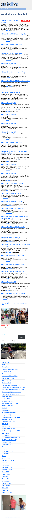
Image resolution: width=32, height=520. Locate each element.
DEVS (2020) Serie (7, 433)
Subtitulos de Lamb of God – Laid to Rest (13, 72)
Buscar (3, 334)
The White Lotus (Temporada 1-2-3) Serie (13, 389)
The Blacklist (5, 465)
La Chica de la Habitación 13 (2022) (11, 437)
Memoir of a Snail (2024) (8, 428)
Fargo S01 (5, 490)
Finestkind (5, 462)
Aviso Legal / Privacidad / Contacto (12, 517)
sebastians (8, 148)
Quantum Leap (6, 458)
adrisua (8, 261)
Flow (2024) (5, 367)
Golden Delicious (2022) (8, 421)
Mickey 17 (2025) (7, 373)
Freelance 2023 (6, 483)
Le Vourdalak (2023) (7, 444)
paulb (7, 68)
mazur (7, 120)
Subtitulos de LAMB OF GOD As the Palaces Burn (15, 81)
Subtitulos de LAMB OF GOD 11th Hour (12, 264)
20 (20, 29)
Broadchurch (5, 453)
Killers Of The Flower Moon (9, 449)
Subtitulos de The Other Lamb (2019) (11, 44)
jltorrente (8, 49)
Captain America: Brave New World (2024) (13, 387)
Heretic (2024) (6, 435)
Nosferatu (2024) (6, 383)
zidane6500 (5, 198)
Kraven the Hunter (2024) (9, 412)
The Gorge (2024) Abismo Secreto (11, 392)
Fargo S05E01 (6, 474)
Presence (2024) (6, 442)
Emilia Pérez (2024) (7, 396)
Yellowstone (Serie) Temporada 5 (11, 417)
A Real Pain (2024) (7, 380)
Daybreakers (5, 476)
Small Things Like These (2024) (10, 394)
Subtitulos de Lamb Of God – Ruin (11, 193)
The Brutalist (5, 362)
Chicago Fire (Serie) (7, 401)
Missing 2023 (5, 478)
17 (19, 39)
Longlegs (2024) (6, 414)
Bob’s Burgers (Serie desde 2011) (11, 430)
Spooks (4, 456)
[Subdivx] (9, 6)
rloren (7, 139)
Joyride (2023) (6, 426)
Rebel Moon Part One (8, 451)
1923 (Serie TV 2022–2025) (9, 440)
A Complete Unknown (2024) (10, 376)
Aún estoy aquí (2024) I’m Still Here (11, 385)
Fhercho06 (8, 60)
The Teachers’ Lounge (8, 460)
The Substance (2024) (8, 378)
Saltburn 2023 (6, 481)
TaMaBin (8, 30)
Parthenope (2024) (7, 419)
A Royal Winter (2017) (8, 405)
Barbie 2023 (5, 472)
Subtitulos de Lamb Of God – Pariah (11, 201)
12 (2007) (4, 408)
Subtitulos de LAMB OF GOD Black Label (13, 271)
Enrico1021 (8, 252)
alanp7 (7, 161)
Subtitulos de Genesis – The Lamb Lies (12, 255)
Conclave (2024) (6, 371)
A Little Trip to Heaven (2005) (10, 403)
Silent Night (5, 488)
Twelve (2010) (6, 410)
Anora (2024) (5, 364)
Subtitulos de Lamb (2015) (8, 63)
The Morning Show (7, 467)
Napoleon (4, 447)
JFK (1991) (5, 424)
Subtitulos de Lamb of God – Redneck (12, 183)
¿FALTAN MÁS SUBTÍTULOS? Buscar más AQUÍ (14, 304)
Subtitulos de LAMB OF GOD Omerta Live (13, 227)
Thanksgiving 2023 (7, 492)
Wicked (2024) (6, 398)
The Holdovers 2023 (7, 485)
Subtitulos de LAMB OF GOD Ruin (11, 237)
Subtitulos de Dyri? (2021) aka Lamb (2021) (13, 34)
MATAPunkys (9, 86)
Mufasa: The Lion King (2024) (10, 369)
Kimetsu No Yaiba (7, 469)
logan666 (8, 77)
